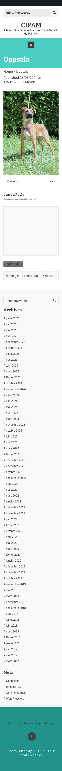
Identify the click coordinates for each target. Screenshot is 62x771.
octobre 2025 (14, 347)
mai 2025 (11, 359)
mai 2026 (11, 330)
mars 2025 (12, 371)
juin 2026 (11, 324)
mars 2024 (12, 418)
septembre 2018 (16, 607)
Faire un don (32, 723)
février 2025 (13, 377)
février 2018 (13, 637)
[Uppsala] (31, 133)
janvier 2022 (13, 501)
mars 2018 (12, 631)
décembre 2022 (15, 460)
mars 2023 (12, 448)
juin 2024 (11, 401)
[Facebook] (32, 736)
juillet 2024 (12, 395)
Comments (16, 692)
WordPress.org (15, 698)
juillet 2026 (12, 318)
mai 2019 (11, 590)
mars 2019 (12, 596)
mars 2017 (12, 661)
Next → (54, 181)
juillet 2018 (12, 619)
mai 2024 (11, 406)
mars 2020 (12, 548)
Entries (13, 686)
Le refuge (15, 723)
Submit (13, 264)
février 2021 (13, 525)
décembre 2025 (15, 341)
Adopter (48, 723)
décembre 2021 (15, 507)
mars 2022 (12, 495)
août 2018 (12, 613)
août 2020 (12, 536)
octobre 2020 (14, 531)
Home (8, 71)
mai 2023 (11, 442)
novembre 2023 (15, 424)
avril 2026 (12, 336)
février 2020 (13, 554)
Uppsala (30, 81)
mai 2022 (11, 489)
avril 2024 (12, 412)
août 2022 (12, 483)
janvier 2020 (13, 560)
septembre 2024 (16, 389)
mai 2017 (11, 655)
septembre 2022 (16, 477)
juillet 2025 (12, 353)
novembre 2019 (15, 572)
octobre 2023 (14, 430)
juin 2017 (11, 649)
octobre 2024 (14, 383)
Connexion (12, 680)
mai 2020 (11, 542)
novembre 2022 (15, 466)
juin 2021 (11, 519)
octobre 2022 (14, 471)
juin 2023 (11, 436)
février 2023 (13, 454)
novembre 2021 (15, 513)
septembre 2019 (16, 584)
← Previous (10, 181)
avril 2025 (12, 365)
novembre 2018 (15, 601)
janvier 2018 (13, 643)
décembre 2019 (15, 566)
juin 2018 (11, 625)
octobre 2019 (14, 578)
